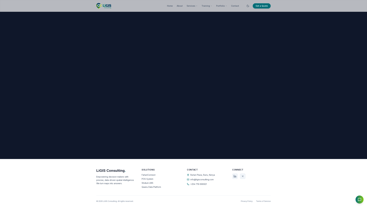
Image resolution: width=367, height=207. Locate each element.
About (180, 6)
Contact (235, 6)
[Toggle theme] (247, 5)
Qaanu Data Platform (151, 187)
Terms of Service (263, 201)
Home (170, 6)
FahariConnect (148, 175)
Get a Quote (262, 6)
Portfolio (220, 6)
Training (206, 6)
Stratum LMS (147, 183)
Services (191, 6)
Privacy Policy (247, 201)
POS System (147, 179)
